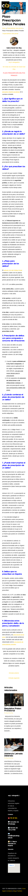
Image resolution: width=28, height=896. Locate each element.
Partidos (19, 891)
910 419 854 (13, 818)
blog (14, 891)
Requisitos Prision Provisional (12, 710)
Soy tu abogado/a (14, 62)
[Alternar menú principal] (24, 5)
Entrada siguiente (14, 678)
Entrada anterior (14, 673)
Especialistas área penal (10, 33)
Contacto (9, 891)
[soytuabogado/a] (5, 5)
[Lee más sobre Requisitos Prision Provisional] (14, 699)
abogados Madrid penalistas (11, 92)
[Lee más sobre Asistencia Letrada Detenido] (14, 745)
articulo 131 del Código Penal (13, 270)
